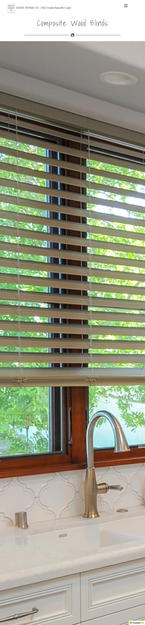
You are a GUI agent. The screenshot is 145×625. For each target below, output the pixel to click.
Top (137, 617)
